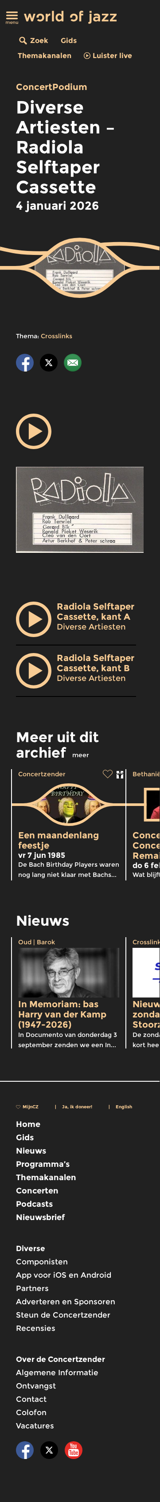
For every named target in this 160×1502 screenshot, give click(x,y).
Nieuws (31, 1151)
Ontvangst (36, 1385)
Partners (32, 1288)
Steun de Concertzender (63, 1314)
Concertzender (42, 774)
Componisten (42, 1261)
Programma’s (43, 1164)
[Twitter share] (49, 364)
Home (28, 1124)
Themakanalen (44, 55)
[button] (33, 431)
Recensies (35, 1328)
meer (80, 755)
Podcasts (34, 1204)
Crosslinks (56, 336)
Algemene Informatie (57, 1372)
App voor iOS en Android (63, 1275)
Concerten (37, 1191)
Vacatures (35, 1425)
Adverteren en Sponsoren (65, 1301)
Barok (46, 942)
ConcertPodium (51, 87)
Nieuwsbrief (40, 1217)
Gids (69, 40)
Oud (24, 942)
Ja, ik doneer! (77, 1107)
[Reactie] (73, 364)
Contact (31, 1399)
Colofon (31, 1412)
